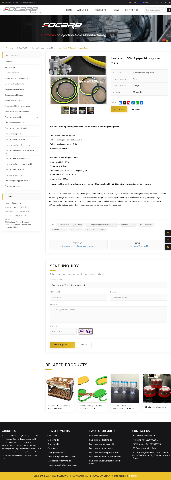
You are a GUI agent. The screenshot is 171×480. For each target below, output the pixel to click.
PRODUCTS (101, 10)
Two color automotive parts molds (105, 456)
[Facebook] (157, 2)
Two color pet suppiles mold (16, 181)
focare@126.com (11, 2)
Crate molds (53, 440)
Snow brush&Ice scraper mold (17, 111)
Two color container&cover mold (18, 145)
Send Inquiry (60, 345)
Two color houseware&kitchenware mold (19, 151)
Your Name (55, 292)
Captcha (54, 326)
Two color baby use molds (101, 448)
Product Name (57, 280)
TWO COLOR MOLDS (102, 431)
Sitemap (133, 476)
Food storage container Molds (61, 456)
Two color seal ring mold (42, 48)
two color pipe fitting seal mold (70, 224)
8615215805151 (29, 2)
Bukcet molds (53, 444)
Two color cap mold (13, 117)
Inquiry (120, 109)
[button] (89, 10)
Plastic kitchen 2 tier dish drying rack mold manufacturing (59, 407)
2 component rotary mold (95, 229)
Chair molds (52, 448)
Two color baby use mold (15, 169)
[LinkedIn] (165, 2)
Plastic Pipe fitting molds (15, 100)
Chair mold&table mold (14, 95)
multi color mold (146, 224)
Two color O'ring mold (139, 246)
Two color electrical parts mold (17, 158)
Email (138, 109)
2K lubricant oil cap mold (155, 407)
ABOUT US (83, 10)
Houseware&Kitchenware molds (62, 465)
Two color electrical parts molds (103, 452)
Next (103, 80)
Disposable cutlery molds (59, 460)
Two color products (13, 186)
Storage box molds (56, 452)
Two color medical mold (14, 123)
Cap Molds (52, 435)
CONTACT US (131, 10)
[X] (161, 2)
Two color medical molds (100, 440)
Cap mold (8, 62)
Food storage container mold (16, 78)
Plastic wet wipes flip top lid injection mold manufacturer (91, 407)
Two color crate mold (13, 175)
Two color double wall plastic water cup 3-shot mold (123, 407)
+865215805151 (150, 440)
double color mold (128, 224)
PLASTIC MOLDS (58, 431)
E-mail (113, 292)
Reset (84, 345)
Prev (53, 80)
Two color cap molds (98, 435)
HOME (69, 10)
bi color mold (76, 229)
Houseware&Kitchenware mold (17, 106)
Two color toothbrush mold (16, 128)
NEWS (117, 10)
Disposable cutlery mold (14, 89)
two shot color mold (59, 229)
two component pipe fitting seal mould (102, 224)
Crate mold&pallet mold (14, 84)
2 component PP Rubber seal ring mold (78, 246)
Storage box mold (12, 73)
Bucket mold (10, 67)
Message (54, 304)
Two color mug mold (13, 134)
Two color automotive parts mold (18, 164)
